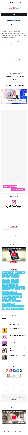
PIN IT (22, 76)
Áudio (23, 272)
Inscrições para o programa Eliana (17, 328)
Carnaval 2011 (14, 277)
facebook (14, 399)
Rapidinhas (11, 303)
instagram (7, 397)
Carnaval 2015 (14, 282)
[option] (14, 97)
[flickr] (18, 3)
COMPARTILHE (9, 76)
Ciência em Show (7, 286)
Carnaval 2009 (16, 274)
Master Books (18, 296)
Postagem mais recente (11, 186)
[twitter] (13, 3)
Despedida (21, 286)
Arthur (12, 272)
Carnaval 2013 (14, 279)
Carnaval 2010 (6, 277)
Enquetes (11, 289)
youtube (23, 397)
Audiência (17, 272)
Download (5, 289)
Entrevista (17, 289)
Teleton (8, 308)
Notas (14, 298)
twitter (15, 397)
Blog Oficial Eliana (7, 274)
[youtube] (15, 3)
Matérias (5, 298)
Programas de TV (16, 301)
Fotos (22, 289)
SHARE (14, 79)
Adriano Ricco (6, 272)
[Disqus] (14, 132)
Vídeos (19, 20)
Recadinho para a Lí (7, 306)
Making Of (5, 296)
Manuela (11, 296)
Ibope (8, 20)
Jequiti (14, 291)
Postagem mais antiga (17, 189)
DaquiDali (15, 286)
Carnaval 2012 (6, 279)
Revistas (22, 306)
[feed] (20, 3)
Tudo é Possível (15, 308)
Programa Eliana (12, 20)
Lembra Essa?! (18, 294)
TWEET (16, 76)
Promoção (5, 303)
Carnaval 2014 (6, 282)
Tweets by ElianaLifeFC (6, 229)
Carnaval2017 (14, 284)
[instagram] (8, 3)
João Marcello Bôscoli (8, 294)
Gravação (5, 291)
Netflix (9, 298)
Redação (16, 306)
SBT (16, 20)
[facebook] (10, 3)
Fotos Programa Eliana (14, 342)
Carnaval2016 (6, 284)
